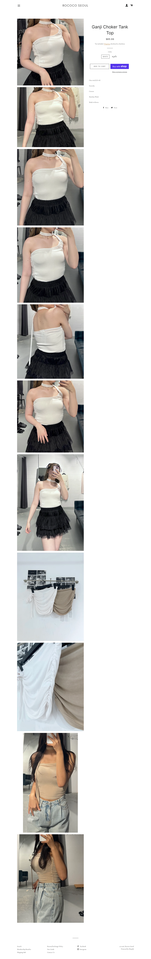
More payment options (119, 72)
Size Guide (50, 949)
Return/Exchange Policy (55, 946)
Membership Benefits (24, 949)
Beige (114, 56)
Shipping (107, 44)
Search (19, 946)
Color (110, 52)
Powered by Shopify (127, 949)
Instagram (82, 949)
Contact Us (51, 952)
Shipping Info (21, 952)
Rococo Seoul (75, 6)
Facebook (82, 946)
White (105, 56)
